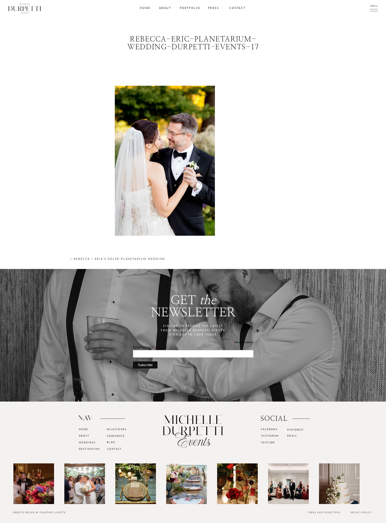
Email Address (144, 347)
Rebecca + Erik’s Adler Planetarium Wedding (120, 258)
